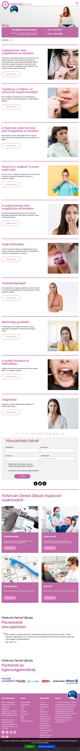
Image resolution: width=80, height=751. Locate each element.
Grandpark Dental (45, 726)
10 (53, 434)
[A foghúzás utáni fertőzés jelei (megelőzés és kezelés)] (63, 142)
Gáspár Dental (44, 723)
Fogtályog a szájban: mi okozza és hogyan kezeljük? (20, 91)
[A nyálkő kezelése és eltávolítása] (63, 374)
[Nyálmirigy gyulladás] (63, 336)
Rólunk (23, 707)
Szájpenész (9, 399)
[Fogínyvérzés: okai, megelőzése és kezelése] (63, 64)
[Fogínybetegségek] (63, 297)
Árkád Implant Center (44, 708)
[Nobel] (33, 687)
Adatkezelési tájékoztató (46, 746)
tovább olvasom (11, 74)
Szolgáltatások (25, 705)
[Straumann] (46, 687)
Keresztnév (44, 447)
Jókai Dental (44, 733)
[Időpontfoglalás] (20, 569)
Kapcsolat (47, 586)
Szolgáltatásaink (10, 536)
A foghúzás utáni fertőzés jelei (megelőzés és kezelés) (20, 129)
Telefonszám (45, 456)
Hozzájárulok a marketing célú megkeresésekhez (23, 470)
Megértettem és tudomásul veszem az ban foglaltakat (21, 465)
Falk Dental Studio (45, 719)
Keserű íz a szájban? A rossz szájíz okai (20, 168)
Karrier (23, 719)
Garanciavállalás (26, 702)
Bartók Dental (44, 712)
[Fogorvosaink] (60, 519)
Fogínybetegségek (14, 283)
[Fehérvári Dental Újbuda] (17, 5)
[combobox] (43, 459)
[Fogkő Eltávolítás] (63, 258)
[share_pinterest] (44, 484)
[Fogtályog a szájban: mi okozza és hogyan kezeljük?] (63, 103)
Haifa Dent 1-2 (44, 728)
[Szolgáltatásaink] (20, 519)
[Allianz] (59, 688)
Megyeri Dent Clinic (46, 735)
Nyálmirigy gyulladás (15, 322)
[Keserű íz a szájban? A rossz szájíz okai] (63, 180)
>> (63, 434)
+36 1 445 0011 (55, 30)
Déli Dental (43, 714)
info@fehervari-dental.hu (9, 711)
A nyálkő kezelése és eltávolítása (15, 362)
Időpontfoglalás (10, 586)
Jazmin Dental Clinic (46, 730)
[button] (22, 476)
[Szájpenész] (63, 413)
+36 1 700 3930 (55, 34)
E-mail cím (9, 456)
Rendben (30, 746)
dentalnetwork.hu (60, 722)
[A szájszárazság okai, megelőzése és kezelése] (63, 219)
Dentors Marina (44, 716)
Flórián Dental (44, 721)
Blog (22, 716)
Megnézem (9, 548)
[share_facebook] (36, 484)
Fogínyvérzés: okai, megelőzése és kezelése (17, 52)
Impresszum (25, 714)
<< (17, 434)
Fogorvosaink (49, 536)
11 (56, 434)
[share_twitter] (40, 484)
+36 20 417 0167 (13, 715)
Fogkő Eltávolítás (13, 244)
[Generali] (72, 686)
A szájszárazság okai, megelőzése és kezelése (17, 207)
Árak (22, 709)
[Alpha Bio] (8, 687)
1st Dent (42, 702)
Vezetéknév (9, 447)
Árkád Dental (44, 705)
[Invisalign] (20, 687)
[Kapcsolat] (60, 569)
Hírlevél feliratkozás (27, 721)
